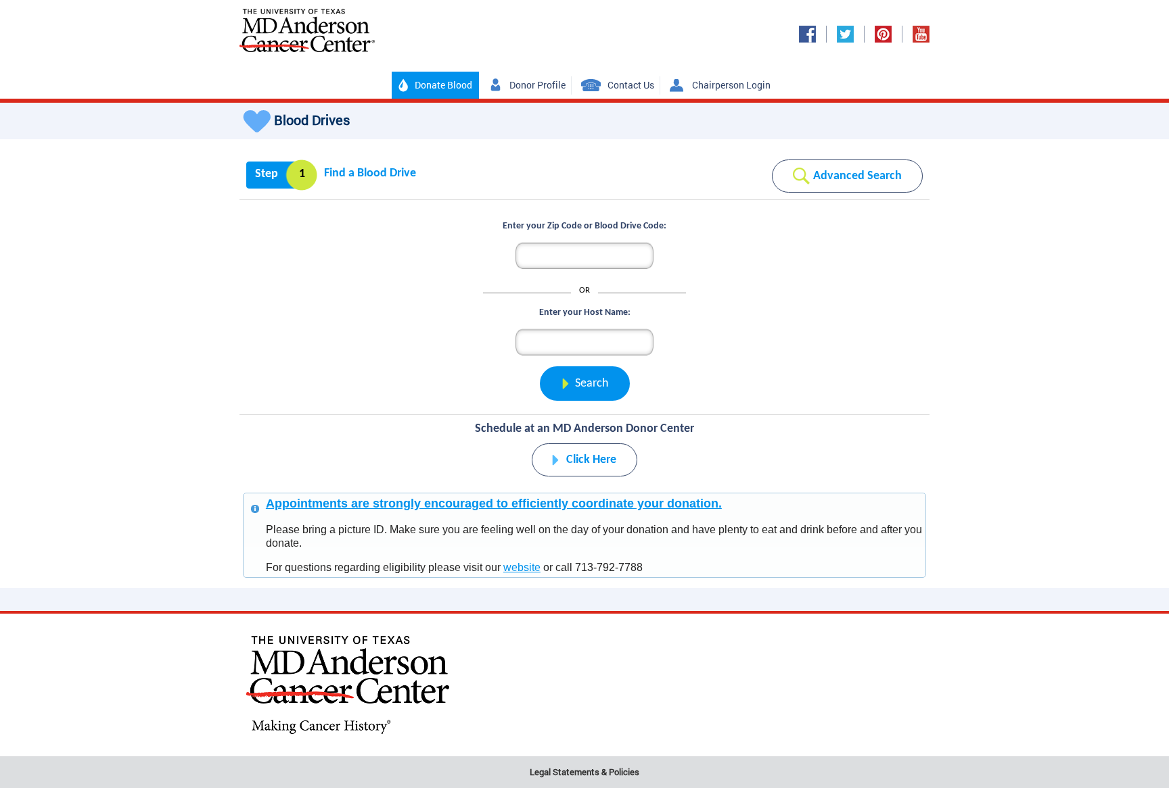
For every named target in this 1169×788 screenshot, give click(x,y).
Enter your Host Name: (585, 312)
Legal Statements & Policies (584, 772)
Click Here (591, 459)
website (522, 567)
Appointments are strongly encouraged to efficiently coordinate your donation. (494, 503)
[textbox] (584, 341)
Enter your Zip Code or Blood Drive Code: (584, 226)
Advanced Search (857, 176)
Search (591, 383)
